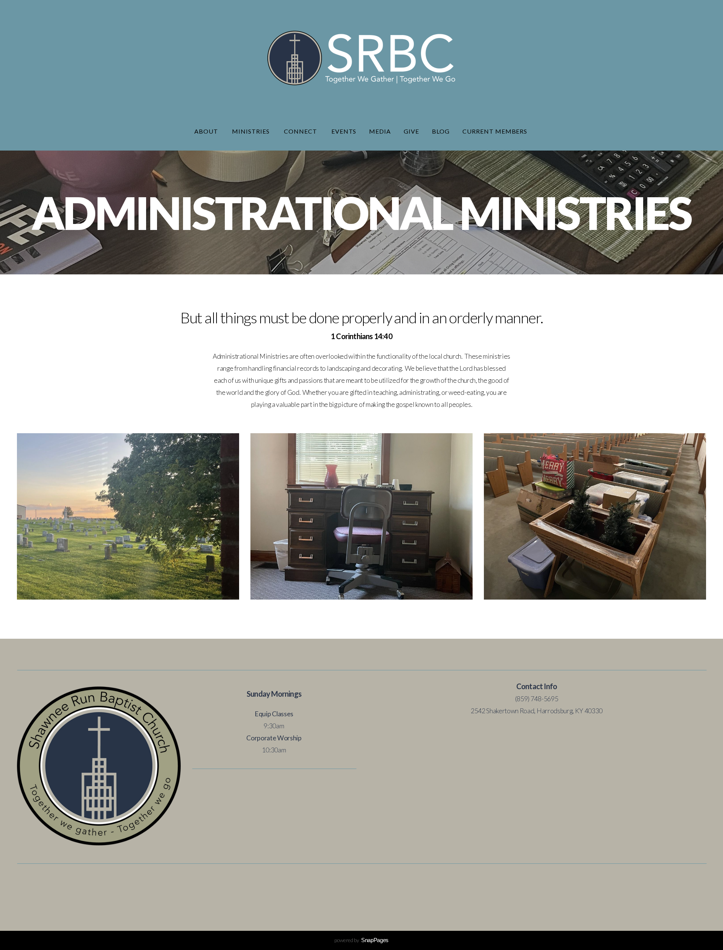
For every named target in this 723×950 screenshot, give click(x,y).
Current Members (495, 131)
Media (380, 131)
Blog (441, 131)
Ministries (251, 131)
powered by (361, 940)
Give (411, 131)
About (207, 131)
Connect (301, 131)
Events (344, 131)
